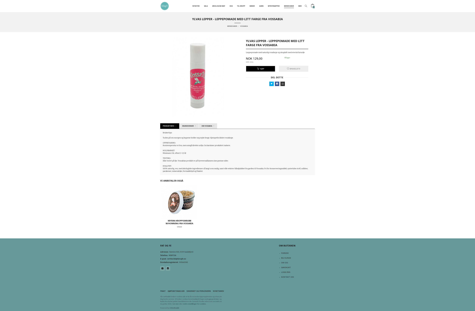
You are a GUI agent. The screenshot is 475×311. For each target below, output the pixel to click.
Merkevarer (289, 6)
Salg (206, 6)
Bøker (252, 6)
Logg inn (285, 272)
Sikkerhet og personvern (199, 291)
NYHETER (196, 6)
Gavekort (286, 267)
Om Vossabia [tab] (207, 126)
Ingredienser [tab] (188, 126)
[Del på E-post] (282, 84)
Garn (261, 6)
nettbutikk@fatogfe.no (176, 259)
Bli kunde (286, 258)
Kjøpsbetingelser (176, 291)
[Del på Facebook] (277, 84)
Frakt (163, 291)
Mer (300, 6)
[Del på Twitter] (271, 84)
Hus (231, 6)
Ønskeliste (294, 69)
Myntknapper (274, 6)
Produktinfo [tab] (168, 126)
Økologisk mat (218, 6)
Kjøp (262, 69)
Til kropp (241, 6)
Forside (285, 253)
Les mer (175, 304)
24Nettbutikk (174, 308)
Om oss (284, 262)
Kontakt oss (287, 277)
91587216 (172, 255)
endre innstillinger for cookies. (194, 304)
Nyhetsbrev (218, 291)
